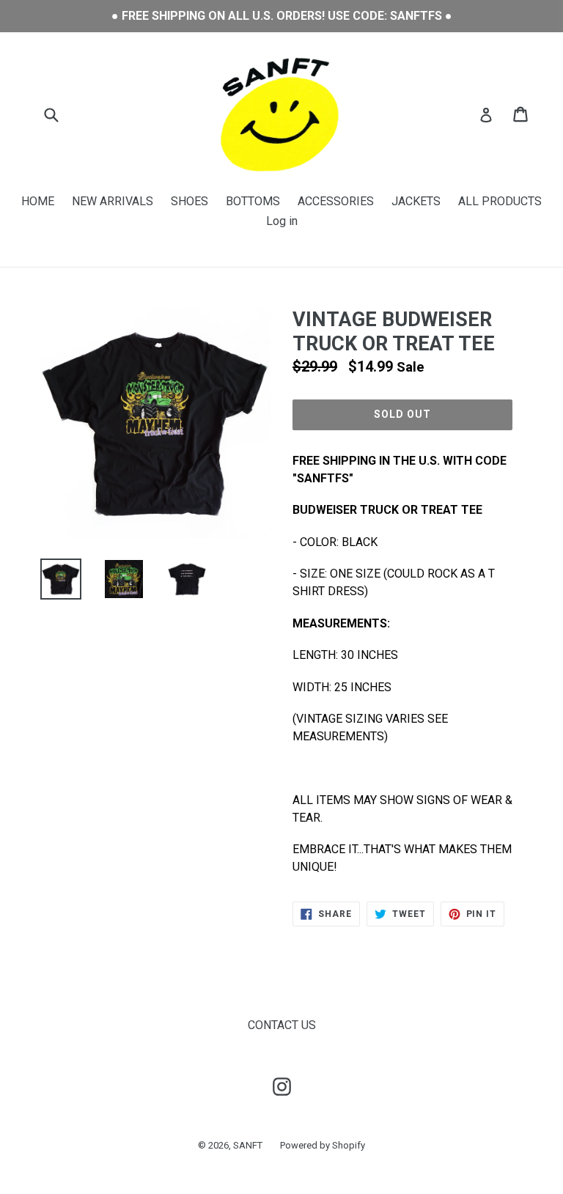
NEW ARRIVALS (112, 201)
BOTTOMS (253, 201)
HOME (37, 201)
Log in (282, 221)
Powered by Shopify (322, 1145)
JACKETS (416, 201)
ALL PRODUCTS (500, 201)
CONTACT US (282, 1025)
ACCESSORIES (336, 201)
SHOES (189, 201)
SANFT (247, 1145)
